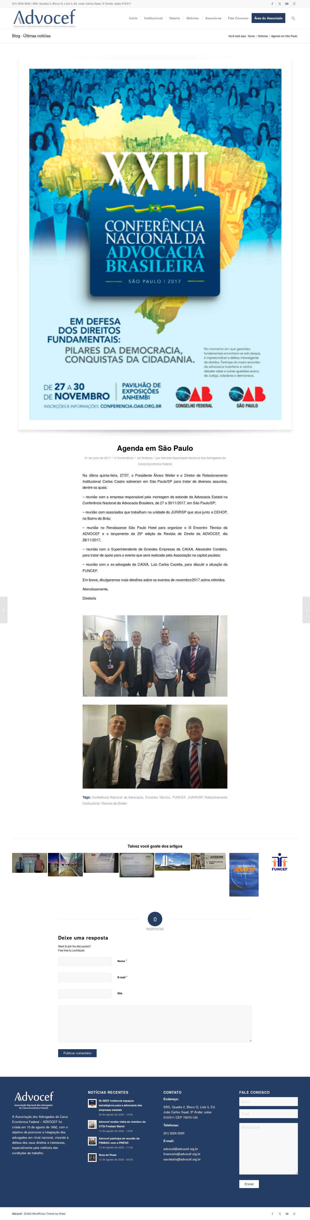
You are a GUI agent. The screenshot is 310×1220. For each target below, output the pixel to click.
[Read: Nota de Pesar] (92, 1157)
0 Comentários (124, 458)
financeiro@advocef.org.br (181, 1154)
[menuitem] (133, 18)
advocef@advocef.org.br (180, 1148)
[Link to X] (279, 3)
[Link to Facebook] (272, 3)
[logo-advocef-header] (44, 18)
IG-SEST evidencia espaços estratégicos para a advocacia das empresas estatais (120, 1105)
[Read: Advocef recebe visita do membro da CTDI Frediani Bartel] (92, 1124)
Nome (122, 960)
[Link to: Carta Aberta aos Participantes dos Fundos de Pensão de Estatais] (279, 861)
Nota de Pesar (107, 1155)
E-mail (122, 977)
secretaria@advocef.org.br (182, 1159)
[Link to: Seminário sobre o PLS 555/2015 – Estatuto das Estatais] (29, 863)
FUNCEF (179, 797)
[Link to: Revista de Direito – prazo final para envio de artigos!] (244, 874)
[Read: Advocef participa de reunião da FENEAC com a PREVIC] (92, 1141)
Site (119, 993)
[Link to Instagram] (294, 3)
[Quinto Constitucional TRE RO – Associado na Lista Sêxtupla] (306, 610)
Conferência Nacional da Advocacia (117, 797)
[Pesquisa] (293, 18)
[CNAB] (155, 246)
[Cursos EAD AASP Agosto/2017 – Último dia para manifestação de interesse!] (4, 610)
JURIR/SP (195, 797)
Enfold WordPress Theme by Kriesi (44, 1213)
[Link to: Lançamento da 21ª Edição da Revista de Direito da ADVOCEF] (101, 863)
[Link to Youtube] (286, 3)
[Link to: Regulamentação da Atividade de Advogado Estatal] (172, 861)
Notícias (147, 458)
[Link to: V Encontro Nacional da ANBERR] (208, 861)
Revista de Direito (114, 803)
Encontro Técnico (157, 797)
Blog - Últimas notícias (31, 35)
